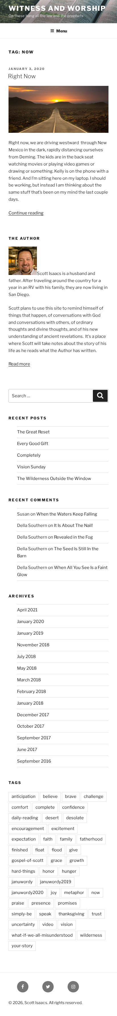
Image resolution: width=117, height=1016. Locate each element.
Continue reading (26, 213)
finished (20, 849)
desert (52, 817)
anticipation (23, 796)
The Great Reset (33, 431)
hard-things (23, 871)
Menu (61, 30)
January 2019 (30, 633)
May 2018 (27, 668)
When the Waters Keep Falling (66, 514)
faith (48, 839)
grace (56, 860)
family (66, 839)
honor (49, 871)
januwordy (22, 881)
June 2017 (27, 749)
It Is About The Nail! (73, 525)
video (47, 924)
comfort (20, 807)
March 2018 (29, 679)
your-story (22, 945)
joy (54, 892)
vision (67, 924)
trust (97, 913)
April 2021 (27, 610)
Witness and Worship (57, 8)
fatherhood (91, 839)
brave (70, 796)
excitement (62, 828)
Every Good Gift (32, 443)
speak (45, 913)
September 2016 (34, 761)
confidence (73, 807)
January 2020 (30, 621)
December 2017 (33, 714)
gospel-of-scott (27, 860)
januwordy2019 (55, 881)
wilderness (91, 935)
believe (50, 796)
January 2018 (30, 703)
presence (41, 903)
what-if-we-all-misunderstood (42, 935)
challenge (93, 796)
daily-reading (25, 817)
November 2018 (33, 644)
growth (77, 860)
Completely (29, 455)
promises (67, 903)
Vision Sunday (31, 466)
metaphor (74, 892)
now (95, 892)
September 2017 (34, 737)
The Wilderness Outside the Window (54, 478)
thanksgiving (71, 913)
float (39, 849)
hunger (69, 871)
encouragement (28, 828)
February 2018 (31, 691)
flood (57, 849)
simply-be (22, 913)
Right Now (22, 76)
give (73, 849)
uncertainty (23, 924)
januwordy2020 (27, 892)
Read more (19, 364)
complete (45, 807)
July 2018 (26, 656)
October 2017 (30, 726)
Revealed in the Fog (73, 537)
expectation (24, 839)
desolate (75, 817)
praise (18, 903)
